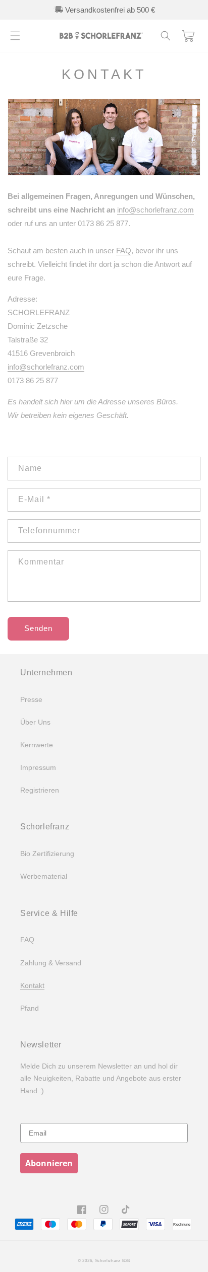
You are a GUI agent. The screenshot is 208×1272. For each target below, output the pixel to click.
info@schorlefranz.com (155, 209)
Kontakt (32, 985)
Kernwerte (36, 745)
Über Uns (35, 722)
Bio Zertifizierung (47, 854)
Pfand (29, 1008)
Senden (38, 628)
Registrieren (39, 790)
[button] (15, 36)
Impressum (38, 767)
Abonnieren (49, 1163)
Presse (31, 699)
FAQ (123, 250)
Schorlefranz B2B (112, 1260)
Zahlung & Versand (50, 963)
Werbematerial (43, 876)
